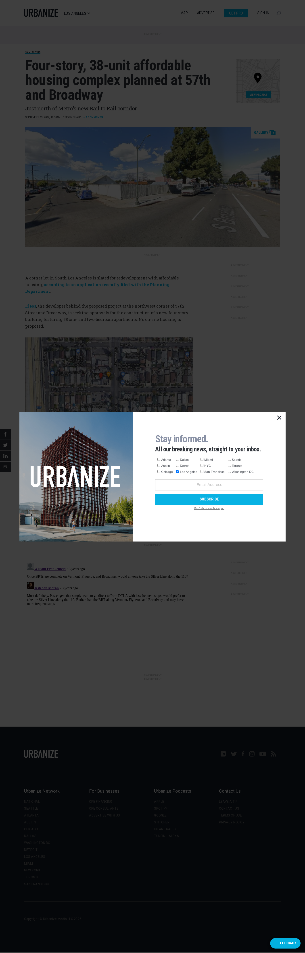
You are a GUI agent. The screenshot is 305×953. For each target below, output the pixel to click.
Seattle (237, 459)
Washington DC (243, 471)
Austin (165, 465)
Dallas (184, 459)
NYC (207, 465)
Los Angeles (188, 471)
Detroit (184, 465)
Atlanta (166, 459)
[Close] (279, 418)
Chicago (167, 471)
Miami (208, 459)
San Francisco (214, 471)
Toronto (237, 465)
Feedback (288, 943)
